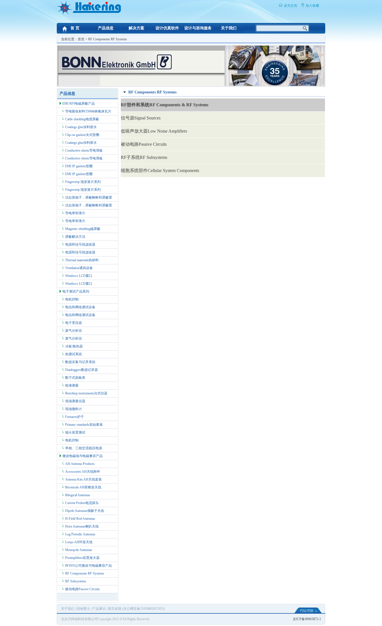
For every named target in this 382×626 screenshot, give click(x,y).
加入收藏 (312, 6)
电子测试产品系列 (75, 291)
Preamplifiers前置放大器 (82, 558)
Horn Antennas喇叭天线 (82, 526)
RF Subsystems (75, 581)
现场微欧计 (73, 409)
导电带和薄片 (75, 213)
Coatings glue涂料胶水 (81, 127)
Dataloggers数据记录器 (81, 370)
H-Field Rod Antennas (80, 519)
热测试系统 (73, 354)
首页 (81, 39)
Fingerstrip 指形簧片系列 (83, 182)
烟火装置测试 (75, 432)
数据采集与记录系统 (80, 362)
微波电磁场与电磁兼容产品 (82, 456)
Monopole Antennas (78, 550)
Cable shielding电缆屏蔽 (82, 119)
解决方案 (136, 28)
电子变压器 (73, 323)
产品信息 (106, 28)
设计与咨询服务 (198, 28)
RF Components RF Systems (84, 573)
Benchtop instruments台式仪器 (86, 393)
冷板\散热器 (74, 346)
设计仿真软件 (167, 28)
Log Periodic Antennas (80, 534)
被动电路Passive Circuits (82, 589)
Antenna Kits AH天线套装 (83, 479)
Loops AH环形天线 (79, 542)
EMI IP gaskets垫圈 (79, 166)
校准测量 (72, 385)
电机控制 (72, 299)
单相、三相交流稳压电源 (83, 448)
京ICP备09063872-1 (307, 619)
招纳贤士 (83, 609)
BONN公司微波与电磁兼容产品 (88, 566)
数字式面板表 (75, 378)
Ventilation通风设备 (79, 268)
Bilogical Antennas (77, 495)
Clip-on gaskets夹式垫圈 (82, 135)
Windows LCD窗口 (78, 276)
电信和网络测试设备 (80, 307)
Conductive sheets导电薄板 (84, 150)
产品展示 (99, 609)
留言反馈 (114, 609)
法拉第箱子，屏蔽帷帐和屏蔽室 (88, 197)
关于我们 (229, 28)
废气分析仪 (73, 331)
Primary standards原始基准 (84, 425)
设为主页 (290, 6)
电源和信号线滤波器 (80, 244)
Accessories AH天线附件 (82, 472)
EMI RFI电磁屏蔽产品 (78, 103)
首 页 (74, 28)
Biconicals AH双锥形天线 (83, 487)
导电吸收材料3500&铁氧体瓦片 (88, 111)
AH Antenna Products (80, 464)
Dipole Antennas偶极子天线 (84, 511)
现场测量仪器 (75, 401)
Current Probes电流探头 (82, 503)
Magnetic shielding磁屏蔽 (82, 229)
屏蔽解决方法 (75, 237)
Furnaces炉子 (74, 417)
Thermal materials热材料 (82, 260)
